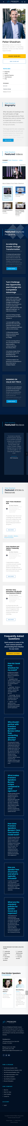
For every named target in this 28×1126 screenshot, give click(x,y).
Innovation (10, 536)
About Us (6, 1089)
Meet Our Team (7, 1092)
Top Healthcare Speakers (10, 1079)
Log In (5, 1105)
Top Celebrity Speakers (9, 1076)
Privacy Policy (9, 1120)
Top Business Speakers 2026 (10, 1068)
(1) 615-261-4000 (10, 1047)
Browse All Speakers (8, 1081)
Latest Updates (7, 1094)
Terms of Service (14, 1122)
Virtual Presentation (8, 537)
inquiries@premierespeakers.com (14, 1050)
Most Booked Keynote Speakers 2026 (13, 1070)
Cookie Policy (18, 1120)
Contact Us (6, 1096)
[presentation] (26, 454)
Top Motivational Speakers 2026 (11, 1072)
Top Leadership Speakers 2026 (11, 1074)
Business (16, 536)
